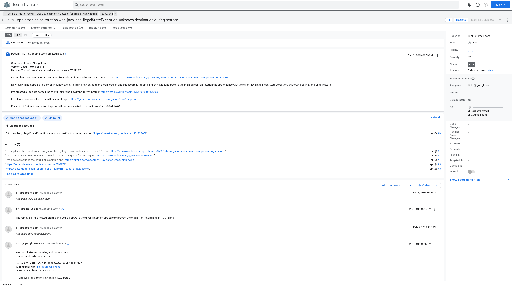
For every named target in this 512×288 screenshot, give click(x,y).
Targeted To (456, 160)
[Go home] (3, 20)
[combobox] (266, 4)
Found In (455, 154)
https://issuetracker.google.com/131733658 (120, 133)
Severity (454, 57)
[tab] (15, 27)
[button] (479, 43)
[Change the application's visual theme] (470, 5)
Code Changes (455, 126)
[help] (478, 5)
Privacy (7, 284)
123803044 (106, 13)
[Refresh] (8, 20)
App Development (47, 13)
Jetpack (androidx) (71, 13)
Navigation (90, 13)
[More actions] (507, 20)
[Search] (76, 4)
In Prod (454, 171)
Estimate (455, 149)
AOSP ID (455, 143)
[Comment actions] (434, 209)
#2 (62, 208)
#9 (439, 133)
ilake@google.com (48, 266)
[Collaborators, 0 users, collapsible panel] (488, 100)
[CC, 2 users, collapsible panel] (488, 107)
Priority (454, 49)
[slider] (446, 156)
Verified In (456, 166)
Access (454, 70)
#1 (65, 53)
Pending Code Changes (455, 135)
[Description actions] (437, 55)
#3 (439, 164)
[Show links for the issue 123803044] (115, 14)
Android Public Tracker (21, 13)
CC (451, 107)
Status (454, 64)
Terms (19, 284)
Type (452, 42)
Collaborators (458, 100)
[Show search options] (455, 4)
